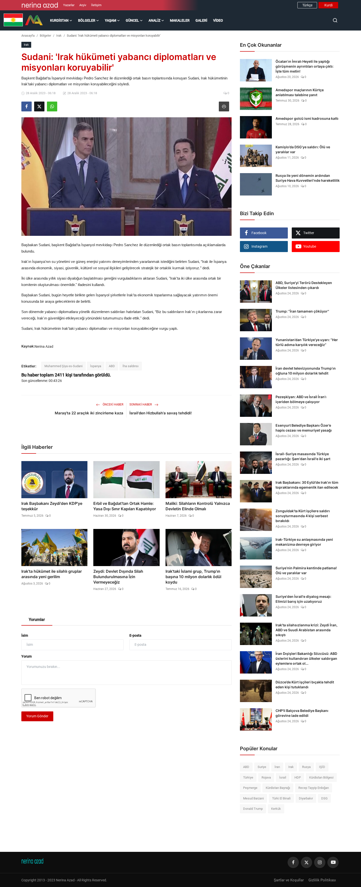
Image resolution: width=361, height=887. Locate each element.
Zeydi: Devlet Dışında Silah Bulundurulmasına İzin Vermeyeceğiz (118, 577)
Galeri (201, 20)
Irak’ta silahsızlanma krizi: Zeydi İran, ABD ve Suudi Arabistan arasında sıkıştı (306, 630)
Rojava (266, 777)
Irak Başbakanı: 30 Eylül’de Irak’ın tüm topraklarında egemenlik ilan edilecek (307, 484)
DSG (324, 798)
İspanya (95, 366)
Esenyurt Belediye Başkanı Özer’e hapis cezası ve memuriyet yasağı (304, 427)
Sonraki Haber (141, 404)
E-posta (135, 635)
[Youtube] (333, 862)
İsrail (282, 777)
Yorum (26, 656)
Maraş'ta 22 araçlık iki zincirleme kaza (89, 413)
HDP (297, 777)
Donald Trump (253, 809)
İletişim (96, 5)
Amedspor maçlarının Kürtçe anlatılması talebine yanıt (300, 92)
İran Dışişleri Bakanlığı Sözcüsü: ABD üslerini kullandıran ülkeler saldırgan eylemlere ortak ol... (306, 658)
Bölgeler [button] (86, 20)
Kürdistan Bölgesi (321, 777)
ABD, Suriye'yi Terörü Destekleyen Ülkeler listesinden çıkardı (304, 285)
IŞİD (322, 767)
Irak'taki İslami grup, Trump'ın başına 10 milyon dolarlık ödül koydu (193, 577)
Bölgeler (45, 35)
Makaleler (180, 20)
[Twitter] (306, 862)
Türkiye (248, 777)
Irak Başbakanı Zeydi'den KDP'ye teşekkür (51, 506)
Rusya (306, 767)
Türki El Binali (281, 798)
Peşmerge (250, 788)
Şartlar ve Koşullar (289, 880)
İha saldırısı (131, 366)
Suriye (262, 767)
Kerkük (276, 809)
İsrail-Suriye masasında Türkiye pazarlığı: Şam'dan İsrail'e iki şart (303, 456)
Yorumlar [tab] (37, 619)
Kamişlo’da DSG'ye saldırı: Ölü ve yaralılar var (303, 149)
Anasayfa (28, 35)
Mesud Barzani (253, 798)
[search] (335, 20)
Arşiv (82, 5)
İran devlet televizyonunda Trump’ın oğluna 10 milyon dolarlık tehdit (306, 370)
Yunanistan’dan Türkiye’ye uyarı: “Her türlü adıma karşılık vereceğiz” (307, 342)
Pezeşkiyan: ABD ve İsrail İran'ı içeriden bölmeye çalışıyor (301, 399)
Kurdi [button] (328, 5)
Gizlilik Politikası (322, 880)
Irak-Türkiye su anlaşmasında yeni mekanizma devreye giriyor (304, 541)
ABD (112, 366)
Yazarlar (68, 5)
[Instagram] (319, 862)
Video (218, 20)
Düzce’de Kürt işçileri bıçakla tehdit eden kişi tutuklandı (305, 684)
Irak (59, 35)
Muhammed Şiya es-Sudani (63, 366)
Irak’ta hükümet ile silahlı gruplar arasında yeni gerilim (51, 574)
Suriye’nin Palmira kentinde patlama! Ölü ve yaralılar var (306, 570)
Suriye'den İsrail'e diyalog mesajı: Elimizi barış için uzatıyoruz (303, 598)
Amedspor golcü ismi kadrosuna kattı (307, 118)
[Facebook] (293, 862)
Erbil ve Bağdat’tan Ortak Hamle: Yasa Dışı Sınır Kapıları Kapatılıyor (124, 506)
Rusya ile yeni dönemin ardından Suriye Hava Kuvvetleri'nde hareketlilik (308, 177)
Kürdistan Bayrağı (278, 788)
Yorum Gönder (37, 716)
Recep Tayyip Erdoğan (313, 788)
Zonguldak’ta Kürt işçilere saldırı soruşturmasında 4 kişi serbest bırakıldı (303, 516)
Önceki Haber (112, 404)
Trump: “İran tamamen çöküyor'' (302, 311)
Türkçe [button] (307, 5)
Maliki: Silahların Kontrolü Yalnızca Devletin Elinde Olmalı (198, 506)
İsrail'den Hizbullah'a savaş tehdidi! (160, 413)
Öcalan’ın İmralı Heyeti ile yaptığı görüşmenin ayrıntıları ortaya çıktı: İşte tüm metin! (304, 66)
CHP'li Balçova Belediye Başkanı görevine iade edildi (302, 713)
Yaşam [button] (110, 20)
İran (277, 767)
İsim (24, 635)
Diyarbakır (306, 798)
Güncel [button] (132, 20)
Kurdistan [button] (59, 20)
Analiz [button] (154, 20)
